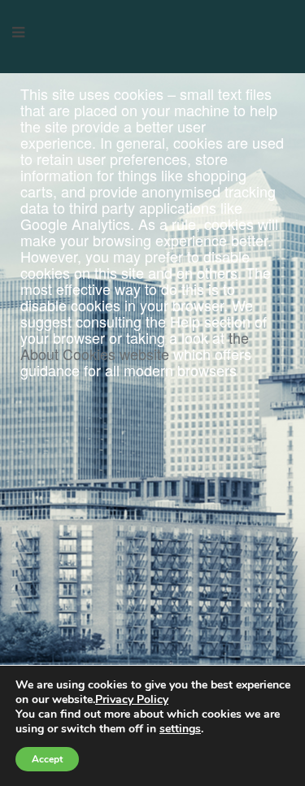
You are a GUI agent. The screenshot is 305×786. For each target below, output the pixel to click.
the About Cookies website (134, 345)
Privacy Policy (131, 699)
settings (180, 729)
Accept (47, 759)
